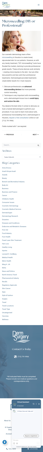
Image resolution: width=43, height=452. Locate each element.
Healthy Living (7, 247)
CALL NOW (12, 449)
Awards (4, 175)
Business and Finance (9, 192)
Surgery (4, 299)
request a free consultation (19, 118)
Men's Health (6, 261)
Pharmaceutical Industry (10, 278)
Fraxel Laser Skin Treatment (12, 240)
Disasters (5, 220)
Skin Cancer (6, 288)
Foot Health (6, 237)
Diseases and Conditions (11, 223)
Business (5, 188)
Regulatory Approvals (9, 285)
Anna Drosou (6, 168)
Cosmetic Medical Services (11, 209)
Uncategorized (7, 313)
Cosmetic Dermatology (10, 206)
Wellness (5, 319)
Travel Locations (8, 306)
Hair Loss (5, 244)
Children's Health (8, 199)
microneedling (7, 57)
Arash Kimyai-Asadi (9, 171)
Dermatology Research (10, 216)
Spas (4, 292)
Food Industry (7, 233)
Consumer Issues (8, 202)
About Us (7, 421)
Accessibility (10, 434)
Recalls (4, 282)
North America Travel (9, 275)
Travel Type (6, 309)
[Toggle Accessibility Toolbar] (4, 442)
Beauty (4, 178)
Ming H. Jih (6, 264)
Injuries (4, 251)
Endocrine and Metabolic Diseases (14, 226)
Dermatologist (7, 213)
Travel (4, 302)
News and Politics (8, 271)
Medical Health (7, 257)
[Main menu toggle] (38, 5)
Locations (33, 449)
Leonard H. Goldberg (9, 254)
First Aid (5, 230)
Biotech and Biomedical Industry (13, 182)
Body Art (5, 185)
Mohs (4, 268)
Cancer (4, 195)
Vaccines (5, 316)
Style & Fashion (7, 295)
